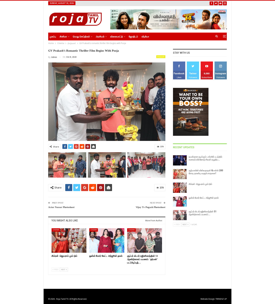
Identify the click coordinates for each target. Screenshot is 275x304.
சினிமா (63, 36)
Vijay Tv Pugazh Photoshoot (150, 207)
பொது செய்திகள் (81, 36)
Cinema (56, 230)
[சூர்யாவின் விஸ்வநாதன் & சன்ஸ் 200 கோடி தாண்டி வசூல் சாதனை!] (180, 174)
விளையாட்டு (116, 36)
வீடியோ (145, 36)
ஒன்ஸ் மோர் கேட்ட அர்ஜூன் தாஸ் (204, 197)
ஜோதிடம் (133, 36)
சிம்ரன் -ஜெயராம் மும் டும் (200, 184)
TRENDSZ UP (221, 299)
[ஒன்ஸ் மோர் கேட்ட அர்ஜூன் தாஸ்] (106, 240)
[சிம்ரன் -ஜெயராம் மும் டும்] (69, 240)
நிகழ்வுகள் (160, 57)
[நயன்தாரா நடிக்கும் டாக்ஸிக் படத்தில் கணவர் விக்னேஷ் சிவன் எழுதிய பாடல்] (180, 160)
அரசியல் (100, 36)
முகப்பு (53, 36)
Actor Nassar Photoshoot (61, 207)
